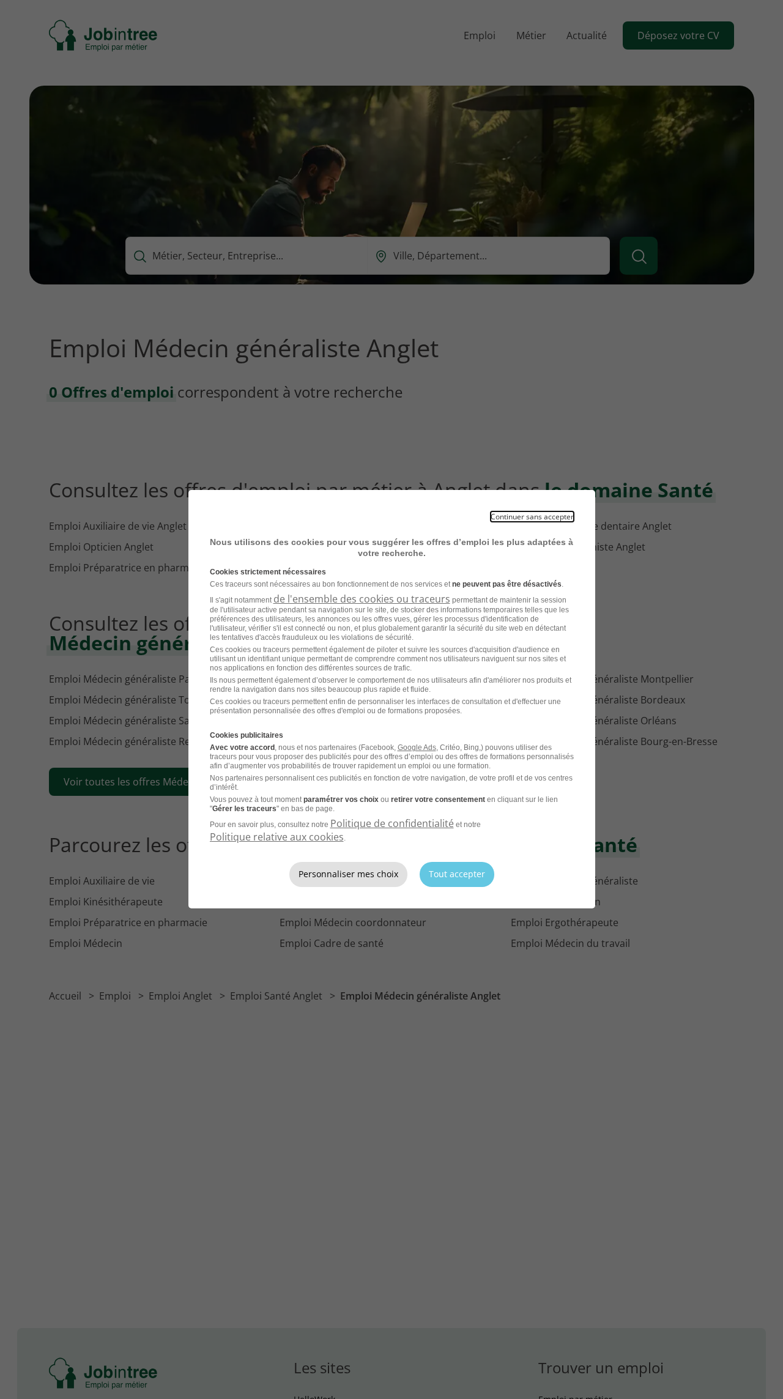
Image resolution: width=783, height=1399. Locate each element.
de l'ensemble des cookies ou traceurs (361, 599)
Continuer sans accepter (532, 516)
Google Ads (417, 747)
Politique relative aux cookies (277, 837)
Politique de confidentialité (392, 823)
